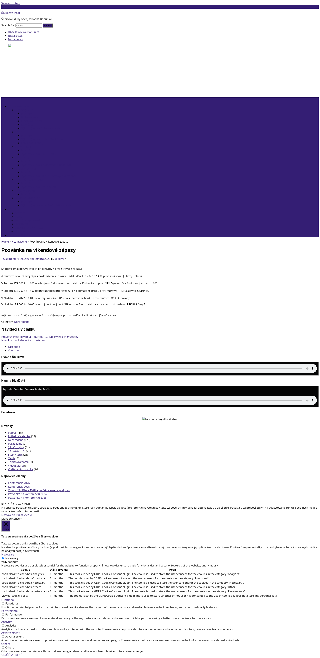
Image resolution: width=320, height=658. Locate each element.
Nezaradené (19, 241)
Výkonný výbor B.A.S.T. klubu (39, 154)
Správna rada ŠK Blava (29, 227)
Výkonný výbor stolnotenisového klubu (45, 165)
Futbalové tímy (30, 117)
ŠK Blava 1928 (16, 451)
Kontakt (20, 213)
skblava (59, 259)
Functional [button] (7, 600)
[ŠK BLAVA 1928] (3, 99)
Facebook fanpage (32, 143)
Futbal (12, 432)
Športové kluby (19, 106)
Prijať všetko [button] (24, 515)
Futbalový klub (24, 110)
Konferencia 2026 (19, 483)
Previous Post (39, 337)
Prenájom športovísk (28, 220)
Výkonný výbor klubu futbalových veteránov (48, 176)
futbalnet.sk (15, 39)
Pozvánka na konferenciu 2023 (27, 497)
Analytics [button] (6, 622)
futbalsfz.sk (15, 36)
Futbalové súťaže (32, 121)
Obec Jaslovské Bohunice (23, 32)
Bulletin (19, 216)
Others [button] (5, 644)
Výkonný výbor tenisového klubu (41, 139)
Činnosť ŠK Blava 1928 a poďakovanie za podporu (39, 490)
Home (5, 241)
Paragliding (15, 443)
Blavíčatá (27, 124)
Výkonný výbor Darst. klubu (38, 187)
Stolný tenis (22, 157)
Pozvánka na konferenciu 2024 (27, 494)
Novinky (26, 113)
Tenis (18, 132)
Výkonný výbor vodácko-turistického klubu (48, 205)
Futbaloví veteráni (26, 168)
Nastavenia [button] (8, 515)
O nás (13, 209)
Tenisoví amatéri (25, 190)
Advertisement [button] (10, 633)
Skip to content (10, 3)
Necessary (11, 558)
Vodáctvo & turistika (27, 198)
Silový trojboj (23, 146)
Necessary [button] (7, 554)
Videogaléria (16, 465)
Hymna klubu (23, 224)
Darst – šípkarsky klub (29, 179)
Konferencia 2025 (19, 486)
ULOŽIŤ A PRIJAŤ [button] (11, 655)
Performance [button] (9, 611)
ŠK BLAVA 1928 (10, 7)
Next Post (23, 340)
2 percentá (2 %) (20, 235)
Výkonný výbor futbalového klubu (42, 128)
